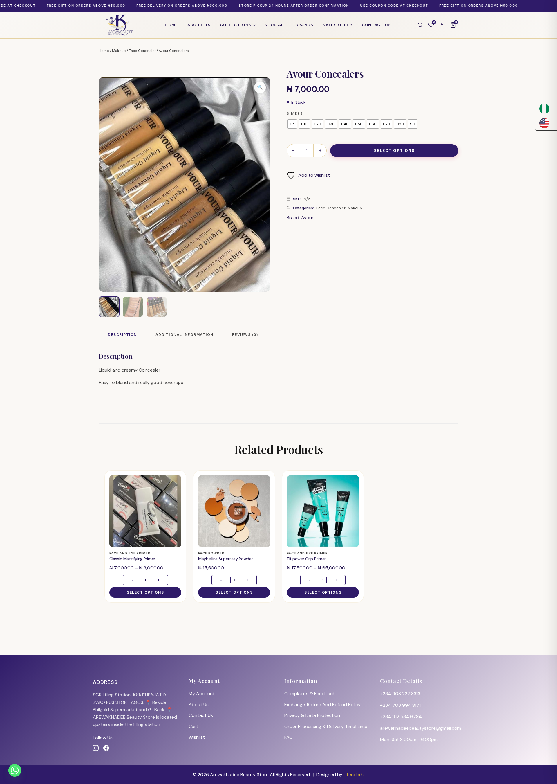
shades (295, 113)
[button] (260, 87)
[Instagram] (96, 748)
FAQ (288, 737)
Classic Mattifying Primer (132, 558)
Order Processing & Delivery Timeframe (325, 726)
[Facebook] (106, 748)
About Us (199, 705)
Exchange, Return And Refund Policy (322, 705)
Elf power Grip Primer (306, 558)
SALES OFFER (337, 24)
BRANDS (304, 24)
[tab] (122, 335)
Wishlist (197, 737)
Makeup (119, 50)
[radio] (292, 124)
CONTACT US (376, 24)
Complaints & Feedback (309, 694)
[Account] (442, 25)
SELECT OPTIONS (394, 150)
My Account (202, 694)
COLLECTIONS (236, 24)
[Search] (420, 25)
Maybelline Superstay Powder (225, 558)
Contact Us (201, 715)
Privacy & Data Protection (312, 715)
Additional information (184, 334)
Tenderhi (355, 775)
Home (171, 24)
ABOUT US (199, 24)
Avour (307, 218)
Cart (193, 726)
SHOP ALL (275, 24)
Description (122, 334)
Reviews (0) (245, 334)
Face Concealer (142, 50)
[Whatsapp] (14, 770)
